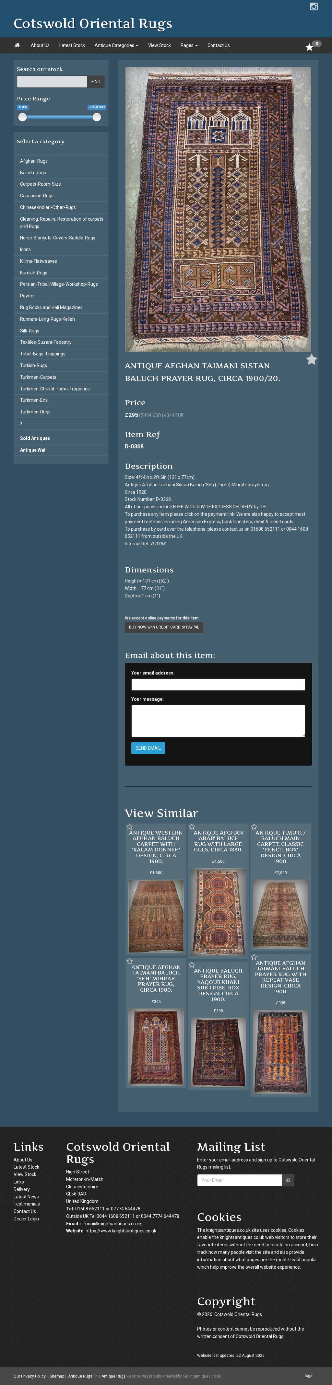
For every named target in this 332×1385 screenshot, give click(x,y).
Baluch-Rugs (33, 172)
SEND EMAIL (148, 748)
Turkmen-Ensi (34, 400)
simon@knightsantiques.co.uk (111, 1223)
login (309, 1375)
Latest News (26, 1196)
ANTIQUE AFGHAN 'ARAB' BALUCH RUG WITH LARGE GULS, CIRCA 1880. (218, 841)
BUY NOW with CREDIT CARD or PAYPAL (164, 627)
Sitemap (57, 1376)
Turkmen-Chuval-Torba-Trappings (55, 388)
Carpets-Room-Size (40, 184)
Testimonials (27, 1203)
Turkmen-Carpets (38, 377)
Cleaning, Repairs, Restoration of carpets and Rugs (61, 222)
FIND (96, 81)
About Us (40, 45)
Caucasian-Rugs (36, 195)
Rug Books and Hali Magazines (51, 307)
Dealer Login (26, 1218)
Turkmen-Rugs (35, 411)
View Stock (159, 45)
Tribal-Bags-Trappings (42, 353)
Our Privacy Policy (30, 1376)
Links (19, 1181)
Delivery (22, 1189)
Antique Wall (33, 450)
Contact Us (219, 45)
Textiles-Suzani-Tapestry (46, 342)
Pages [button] (188, 45)
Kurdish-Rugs (33, 272)
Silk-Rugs (29, 330)
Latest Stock (72, 45)
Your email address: (153, 672)
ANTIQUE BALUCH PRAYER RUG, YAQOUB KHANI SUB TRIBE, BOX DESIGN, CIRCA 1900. (218, 984)
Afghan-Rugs (34, 161)
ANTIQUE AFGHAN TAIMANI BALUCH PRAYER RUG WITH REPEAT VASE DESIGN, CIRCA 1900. (280, 977)
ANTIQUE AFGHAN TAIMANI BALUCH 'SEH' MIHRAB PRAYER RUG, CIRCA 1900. (156, 978)
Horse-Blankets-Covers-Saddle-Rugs (57, 237)
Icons (25, 249)
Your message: (147, 699)
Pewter (27, 295)
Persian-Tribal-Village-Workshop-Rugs (59, 284)
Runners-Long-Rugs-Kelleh (47, 319)
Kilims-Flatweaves (38, 261)
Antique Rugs (80, 1376)
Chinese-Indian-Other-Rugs (48, 207)
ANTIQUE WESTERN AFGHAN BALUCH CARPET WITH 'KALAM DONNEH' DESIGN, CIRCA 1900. (156, 846)
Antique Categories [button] (115, 45)
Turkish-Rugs (33, 365)
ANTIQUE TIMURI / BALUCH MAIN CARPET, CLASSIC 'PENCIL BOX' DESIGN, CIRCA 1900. (280, 846)
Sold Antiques (35, 438)
